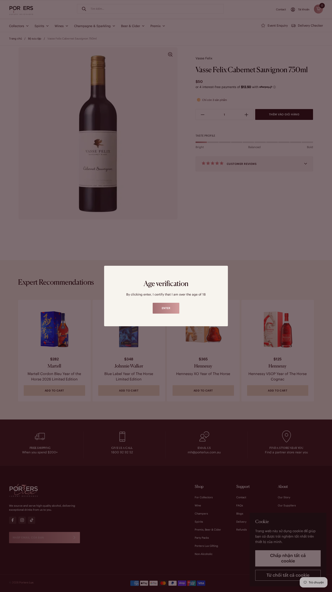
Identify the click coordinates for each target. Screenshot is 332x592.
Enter (166, 308)
